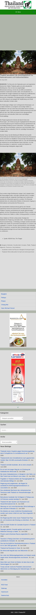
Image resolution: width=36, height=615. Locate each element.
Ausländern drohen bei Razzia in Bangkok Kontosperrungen (18, 249)
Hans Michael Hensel (7, 308)
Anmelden (4, 580)
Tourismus (9, 247)
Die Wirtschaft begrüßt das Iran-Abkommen (14, 550)
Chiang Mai (4, 304)
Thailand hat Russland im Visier (10, 548)
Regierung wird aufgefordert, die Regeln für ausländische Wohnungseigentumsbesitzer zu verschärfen (14, 486)
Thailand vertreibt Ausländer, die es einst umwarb (15, 465)
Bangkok (4, 245)
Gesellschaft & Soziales (19, 245)
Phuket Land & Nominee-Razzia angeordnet (14, 534)
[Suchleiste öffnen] (33, 12)
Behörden (10, 245)
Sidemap (4, 588)
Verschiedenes (16, 247)
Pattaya (3, 297)
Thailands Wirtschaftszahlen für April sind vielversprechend (18, 252)
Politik (28, 245)
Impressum (4, 592)
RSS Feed (4, 585)
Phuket (3, 301)
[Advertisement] (18, 32)
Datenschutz (5, 595)
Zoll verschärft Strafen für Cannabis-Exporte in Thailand (17, 525)
